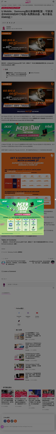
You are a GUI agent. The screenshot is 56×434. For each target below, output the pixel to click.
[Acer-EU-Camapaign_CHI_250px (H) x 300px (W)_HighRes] (22, 217)
